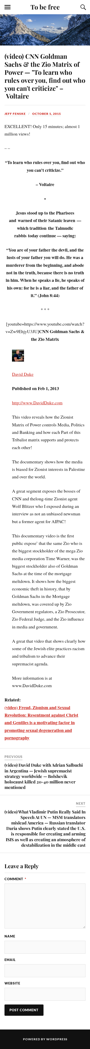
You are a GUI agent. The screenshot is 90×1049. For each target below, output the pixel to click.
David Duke (23, 374)
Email (10, 960)
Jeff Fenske (15, 114)
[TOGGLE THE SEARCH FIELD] (83, 7)
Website (12, 983)
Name (9, 936)
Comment (15, 879)
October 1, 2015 (46, 114)
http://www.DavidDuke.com (37, 403)
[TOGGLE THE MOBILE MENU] (7, 7)
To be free (45, 7)
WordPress (56, 1039)
